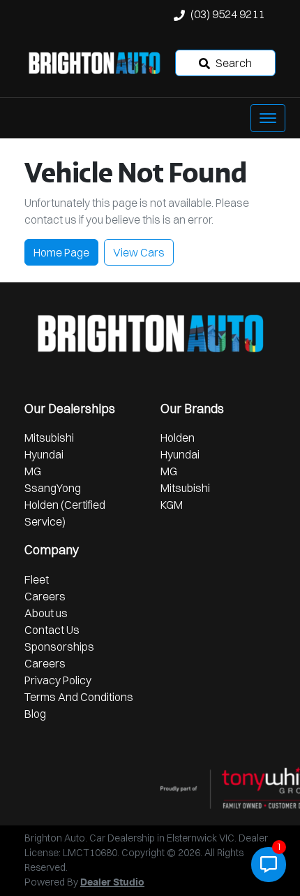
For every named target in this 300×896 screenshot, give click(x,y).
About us (46, 613)
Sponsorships (59, 646)
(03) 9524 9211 (227, 14)
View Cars (139, 252)
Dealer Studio (112, 883)
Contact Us (52, 630)
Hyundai (43, 454)
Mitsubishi (49, 438)
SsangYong (52, 488)
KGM (171, 505)
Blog (35, 714)
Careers (45, 596)
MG (32, 471)
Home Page (61, 252)
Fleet (36, 579)
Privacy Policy (57, 680)
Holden (177, 438)
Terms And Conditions (78, 697)
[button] (267, 118)
